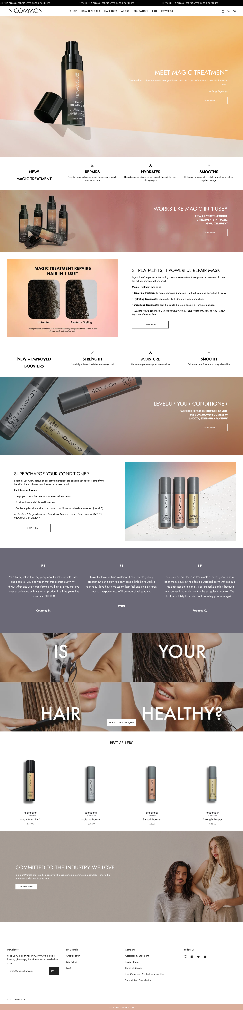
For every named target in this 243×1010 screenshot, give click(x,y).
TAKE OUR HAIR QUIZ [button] (121, 722)
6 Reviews (212, 815)
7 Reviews (152, 815)
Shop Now (209, 100)
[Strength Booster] (212, 781)
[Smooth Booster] (152, 781)
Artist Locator (73, 956)
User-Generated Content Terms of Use (144, 974)
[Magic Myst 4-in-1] (30, 781)
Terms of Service (133, 968)
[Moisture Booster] (91, 781)
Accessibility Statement (137, 956)
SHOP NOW (209, 232)
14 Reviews (91, 815)
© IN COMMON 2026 (16, 999)
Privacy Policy (132, 962)
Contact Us (71, 962)
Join (53, 970)
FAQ (68, 968)
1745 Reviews (30, 815)
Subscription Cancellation (138, 980)
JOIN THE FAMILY (26, 886)
